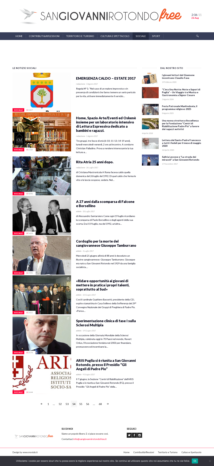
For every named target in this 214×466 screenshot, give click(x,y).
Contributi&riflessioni (44, 36)
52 (60, 403)
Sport (156, 36)
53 (67, 403)
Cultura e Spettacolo (114, 36)
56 (87, 403)
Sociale (141, 36)
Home (19, 36)
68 (100, 403)
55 (80, 403)
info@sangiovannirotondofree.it (90, 439)
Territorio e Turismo (80, 36)
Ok (194, 460)
